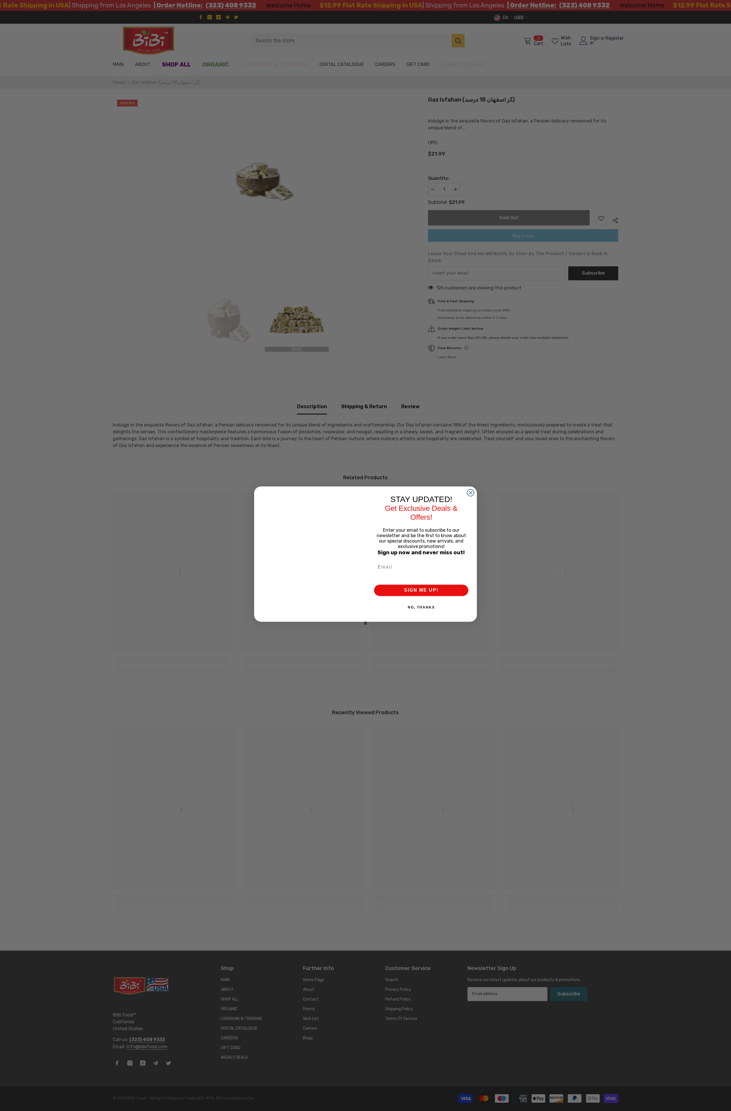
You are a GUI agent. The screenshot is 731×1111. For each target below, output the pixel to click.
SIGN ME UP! (421, 590)
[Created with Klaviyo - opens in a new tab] (365, 623)
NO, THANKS (421, 607)
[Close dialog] (470, 492)
